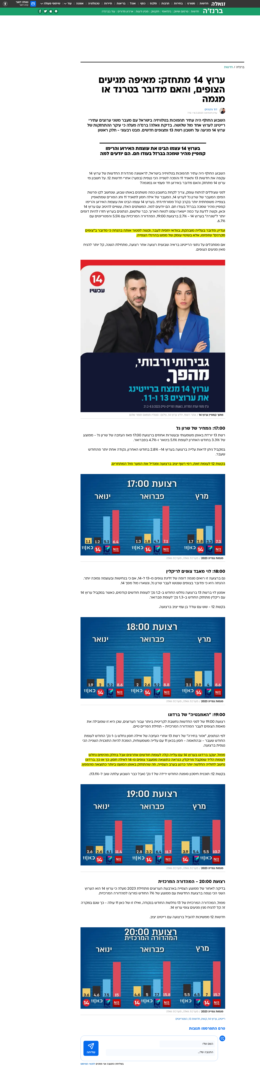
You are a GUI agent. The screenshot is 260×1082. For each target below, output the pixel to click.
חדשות (204, 3)
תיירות (108, 3)
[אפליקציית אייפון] (50, 11)
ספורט (191, 3)
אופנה (80, 3)
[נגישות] (5, 4)
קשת (204, 1019)
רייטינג (221, 1019)
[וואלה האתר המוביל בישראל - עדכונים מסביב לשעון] (218, 4)
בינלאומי (166, 11)
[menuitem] (201, 4)
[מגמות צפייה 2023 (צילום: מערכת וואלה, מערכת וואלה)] (153, 518)
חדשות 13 (194, 1019)
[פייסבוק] (40, 11)
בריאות (121, 3)
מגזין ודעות (142, 11)
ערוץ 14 (212, 1019)
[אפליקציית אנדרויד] (56, 11)
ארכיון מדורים (125, 11)
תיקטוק (155, 11)
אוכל (133, 3)
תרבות (165, 3)
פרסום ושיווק (181, 11)
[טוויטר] (45, 11)
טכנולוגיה (94, 3)
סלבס (153, 3)
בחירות (178, 3)
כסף (142, 3)
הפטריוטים (181, 1019)
